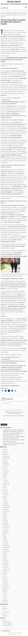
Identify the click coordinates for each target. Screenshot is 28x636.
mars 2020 (5, 520)
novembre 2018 (6, 547)
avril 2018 (5, 558)
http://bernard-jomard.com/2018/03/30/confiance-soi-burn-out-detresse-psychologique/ (13, 101)
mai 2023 (5, 478)
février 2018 (5, 562)
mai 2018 (5, 556)
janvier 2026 (5, 453)
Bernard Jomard (14, 2)
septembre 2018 (6, 551)
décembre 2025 (6, 454)
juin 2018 (5, 554)
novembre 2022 (6, 482)
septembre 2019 (6, 531)
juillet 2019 (5, 533)
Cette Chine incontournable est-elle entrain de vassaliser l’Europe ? (13, 434)
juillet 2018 (5, 553)
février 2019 (5, 542)
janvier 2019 (5, 543)
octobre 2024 (5, 465)
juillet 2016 (5, 591)
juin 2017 (5, 574)
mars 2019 (5, 540)
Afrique (16, 13)
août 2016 (5, 589)
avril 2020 (5, 518)
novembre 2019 (6, 527)
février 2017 (5, 580)
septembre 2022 (6, 483)
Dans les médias (6, 612)
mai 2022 (5, 487)
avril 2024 (5, 467)
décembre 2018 (6, 545)
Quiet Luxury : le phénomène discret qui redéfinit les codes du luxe (14, 444)
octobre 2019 (5, 529)
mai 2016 (5, 594)
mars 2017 (5, 578)
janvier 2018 (5, 564)
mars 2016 (5, 598)
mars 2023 (5, 480)
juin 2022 (5, 485)
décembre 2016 (6, 584)
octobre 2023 (5, 473)
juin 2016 (5, 593)
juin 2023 (5, 476)
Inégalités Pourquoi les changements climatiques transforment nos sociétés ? (13, 430)
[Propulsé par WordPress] (20, 632)
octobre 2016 (5, 585)
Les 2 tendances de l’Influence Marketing (14, 415)
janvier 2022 (5, 493)
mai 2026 (5, 451)
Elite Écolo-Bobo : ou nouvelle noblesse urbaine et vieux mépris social (14, 437)
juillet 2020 (5, 513)
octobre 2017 (5, 567)
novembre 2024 (6, 463)
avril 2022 (5, 489)
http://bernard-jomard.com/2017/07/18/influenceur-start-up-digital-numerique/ (14, 115)
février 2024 (5, 469)
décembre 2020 (6, 505)
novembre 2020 (6, 507)
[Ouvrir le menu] (26, 7)
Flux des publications (7, 622)
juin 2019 (5, 534)
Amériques (5, 608)
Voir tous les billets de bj (6, 403)
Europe (4, 614)
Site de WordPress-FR (7, 625)
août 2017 (5, 571)
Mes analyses (9, 13)
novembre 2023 (6, 471)
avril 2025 (5, 460)
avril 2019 (5, 538)
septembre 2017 (6, 569)
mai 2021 (5, 498)
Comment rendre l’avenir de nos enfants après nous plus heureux (14, 440)
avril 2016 (5, 596)
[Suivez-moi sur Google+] (6, 8)
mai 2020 (5, 516)
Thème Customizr (17, 634)
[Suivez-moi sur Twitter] (3, 8)
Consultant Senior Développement (10, 385)
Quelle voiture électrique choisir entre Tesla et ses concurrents (14, 412)
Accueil (2, 13)
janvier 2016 (5, 602)
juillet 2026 (5, 449)
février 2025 (5, 462)
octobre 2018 (5, 549)
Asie (4, 610)
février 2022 (5, 491)
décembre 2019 (6, 525)
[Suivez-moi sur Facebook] (4, 8)
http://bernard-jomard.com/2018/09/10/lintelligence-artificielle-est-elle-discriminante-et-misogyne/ (14, 254)
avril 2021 (5, 500)
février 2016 (5, 600)
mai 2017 (5, 576)
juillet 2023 (5, 474)
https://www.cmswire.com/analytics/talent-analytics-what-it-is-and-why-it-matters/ (14, 59)
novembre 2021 (6, 494)
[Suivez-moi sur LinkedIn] (7, 8)
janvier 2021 (5, 503)
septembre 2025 (6, 458)
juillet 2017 (5, 573)
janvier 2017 (5, 582)
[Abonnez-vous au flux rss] (1, 8)
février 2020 (5, 522)
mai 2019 (5, 536)
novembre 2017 (6, 565)
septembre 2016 (6, 587)
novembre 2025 (6, 456)
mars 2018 (5, 560)
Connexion (5, 620)
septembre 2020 (6, 511)
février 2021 (5, 502)
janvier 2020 (5, 523)
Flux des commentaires (7, 624)
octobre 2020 (5, 509)
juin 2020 (5, 514)
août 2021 (5, 496)
